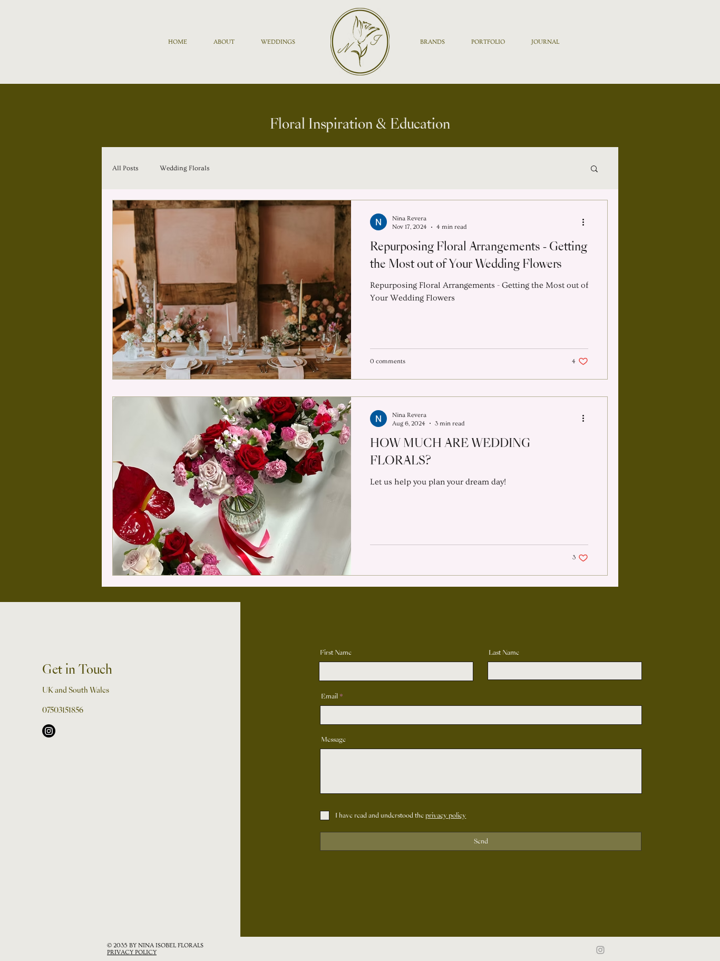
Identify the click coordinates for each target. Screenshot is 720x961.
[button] (594, 169)
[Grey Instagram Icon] (600, 950)
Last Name (504, 652)
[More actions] (586, 222)
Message (333, 739)
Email (329, 696)
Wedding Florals (185, 168)
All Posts (125, 168)
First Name (336, 652)
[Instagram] (48, 730)
